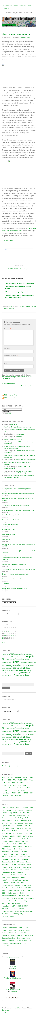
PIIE (3, 782)
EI (2, 823)
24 (3, 638)
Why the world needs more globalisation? (14, 564)
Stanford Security (15, 943)
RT (30, 828)
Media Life (21, 864)
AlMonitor (21, 831)
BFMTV (14, 831)
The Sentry (5, 908)
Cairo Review (22, 857)
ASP (3, 777)
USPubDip (5, 795)
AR (29, 815)
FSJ (22, 882)
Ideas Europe (6, 793)
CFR (31, 777)
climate (16, 654)
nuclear (10, 668)
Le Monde (25, 807)
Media (26, 665)
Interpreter (5, 859)
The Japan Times (23, 895)
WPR (8, 877)
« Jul (3, 642)
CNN (3, 807)
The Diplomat (15, 851)
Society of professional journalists (12, 579)
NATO (20, 846)
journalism (17, 665)
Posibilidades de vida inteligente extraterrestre (16, 505)
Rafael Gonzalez (9, 439)
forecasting (19, 659)
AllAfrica (16, 820)
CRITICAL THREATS (17, 908)
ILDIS (9, 788)
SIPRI (4, 785)
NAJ (32, 831)
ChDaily (20, 818)
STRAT (28, 782)
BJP (30, 826)
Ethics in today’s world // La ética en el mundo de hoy (18, 569)
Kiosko (4, 890)
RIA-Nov (4, 841)
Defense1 (24, 851)
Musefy (6, 427)
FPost (20, 849)
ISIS (6, 665)
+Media (17, 841)
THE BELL (5, 914)
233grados (12, 857)
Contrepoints (24, 859)
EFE (3, 820)
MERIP (19, 836)
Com (9, 838)
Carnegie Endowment (21, 777)
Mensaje (7, 329)
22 (13, 636)
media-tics (20, 872)
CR (31, 833)
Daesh (3, 657)
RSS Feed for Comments (12, 398)
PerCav (15, 844)
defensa (8, 657)
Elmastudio (5, 1010)
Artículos (23, 3)
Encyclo (4, 790)
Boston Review (18, 823)
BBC (15, 810)
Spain (16, 673)
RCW (3, 849)
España (16, 3)
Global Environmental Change (24, 911)
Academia (5, 943)
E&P (25, 826)
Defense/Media (16, 880)
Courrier (4, 813)
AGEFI (17, 885)
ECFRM (15, 788)
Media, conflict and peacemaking (21, 427)
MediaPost (5, 851)
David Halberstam (13, 980)
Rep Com (5, 836)
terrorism (26, 673)
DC (14, 833)
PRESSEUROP (26, 820)
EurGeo (29, 864)
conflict (20, 654)
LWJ (17, 854)
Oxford (4, 818)
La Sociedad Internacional (10, 524)
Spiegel (20, 810)
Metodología (6, 539)
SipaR (4, 940)
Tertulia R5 (23, 854)
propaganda (13, 670)
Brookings (10, 777)
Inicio (4, 3)
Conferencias (7, 6)
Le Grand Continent (18, 898)
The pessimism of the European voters (19, 283)
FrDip (8, 782)
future (9, 662)
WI (18, 790)
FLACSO (10, 933)
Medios (30, 3)
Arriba (4, 1012)
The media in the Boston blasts (11, 520)
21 (11, 636)
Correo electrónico (11, 356)
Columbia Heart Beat (8, 862)
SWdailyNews (6, 844)
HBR (13, 826)
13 (9, 633)
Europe (12, 659)
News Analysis (6, 833)
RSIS (24, 943)
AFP (3, 831)
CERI (9, 785)
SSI (10, 790)
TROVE (13, 864)
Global (16, 662)
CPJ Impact (20, 862)
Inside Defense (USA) (8, 906)
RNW (28, 813)
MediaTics (25, 838)
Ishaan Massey (8, 455)
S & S (26, 833)
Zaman (28, 862)
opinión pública (25, 306)
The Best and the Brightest (12, 978)
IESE (16, 933)
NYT (31, 807)
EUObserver (6, 898)
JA (20, 813)
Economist (28, 810)
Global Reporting (27, 885)
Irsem (24, 785)
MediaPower (6, 880)
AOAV (4, 838)
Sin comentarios (25, 37)
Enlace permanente (8, 308)
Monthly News (15, 882)
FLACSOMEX (28, 935)
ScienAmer (19, 828)
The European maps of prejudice (17, 292)
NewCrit (4, 867)
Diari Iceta (25, 841)
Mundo (10, 3)
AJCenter (19, 935)
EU (20, 306)
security (27, 670)
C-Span (26, 901)
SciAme (9, 849)
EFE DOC (27, 888)
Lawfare (25, 880)
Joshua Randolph (9, 446)
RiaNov (4, 815)
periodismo (18, 668)
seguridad (5, 673)
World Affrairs (14, 859)
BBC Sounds (30, 898)
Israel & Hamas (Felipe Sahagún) (26, 459)
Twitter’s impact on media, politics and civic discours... (19, 493)
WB (29, 857)
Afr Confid (28, 818)
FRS (14, 785)
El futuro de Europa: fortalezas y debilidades (15, 574)
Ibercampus (5, 935)
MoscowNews (21, 815)
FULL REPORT (7, 240)
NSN (21, 788)
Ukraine (5, 675)
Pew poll (33, 306)
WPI (3, 877)
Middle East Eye (13, 890)
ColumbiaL (11, 940)
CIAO (3, 933)
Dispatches (12, 966)
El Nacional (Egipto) (17, 914)
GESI (3, 893)
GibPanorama (6, 846)
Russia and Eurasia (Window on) (12, 901)
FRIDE (20, 780)
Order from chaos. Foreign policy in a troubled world (18, 510)
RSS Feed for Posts (10, 395)
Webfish (9, 413)
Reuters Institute (17, 888)
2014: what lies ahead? (9, 534)
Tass (20, 870)
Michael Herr (13, 968)
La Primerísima (28, 836)
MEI (12, 795)
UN (10, 675)
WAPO (18, 807)
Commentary (29, 823)
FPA (14, 780)
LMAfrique (17, 867)
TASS (22, 893)
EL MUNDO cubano (8, 584)
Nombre (7, 348)
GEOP (23, 790)
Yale (10, 930)
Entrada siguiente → (28, 386)
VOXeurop (5, 882)
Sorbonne (21, 930)
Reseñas (30, 6)
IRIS (19, 785)
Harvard (4, 930)
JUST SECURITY (23, 906)
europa (10, 818)
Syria (20, 673)
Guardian (8, 810)
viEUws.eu (13, 870)
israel (9, 665)
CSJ (15, 930)
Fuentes (4, 662)
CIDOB (9, 780)
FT (3, 810)
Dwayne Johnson (9, 462)
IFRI (25, 780)
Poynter (26, 870)
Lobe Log (30, 890)
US (13, 675)
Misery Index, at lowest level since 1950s (14, 588)
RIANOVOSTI (28, 846)
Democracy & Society (9, 875)
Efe (3, 828)
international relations (27, 662)
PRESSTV (16, 838)
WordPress (18, 1008)
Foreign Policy (27, 659)
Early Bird (5, 870)
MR (15, 849)
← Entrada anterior (9, 383)
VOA (12, 828)
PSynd (31, 780)
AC (15, 790)
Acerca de (6, 8)
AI (17, 782)
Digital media (6, 826)
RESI (23, 877)
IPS (20, 844)
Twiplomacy (5, 864)
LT (15, 818)
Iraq (35, 662)
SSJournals (15, 877)
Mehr (10, 867)
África (28, 675)
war (18, 675)
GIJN (14, 846)
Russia (20, 670)
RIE (13, 782)
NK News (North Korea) (9, 895)
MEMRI (25, 793)
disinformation (15, 657)
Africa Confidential (7, 885)
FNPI (13, 935)
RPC (7, 828)
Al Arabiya (5, 854)
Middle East (5, 668)
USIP (14, 793)
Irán (3, 665)
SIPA (26, 927)
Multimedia (23, 6)
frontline (27, 788)
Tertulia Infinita (26, 867)
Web (5, 363)
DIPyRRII (23, 933)
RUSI (19, 793)
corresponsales (27, 654)
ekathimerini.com (7, 911)
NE (6, 823)
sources (11, 673)
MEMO (23, 890)
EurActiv (19, 833)
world (23, 675)
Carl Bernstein (13, 991)
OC (25, 844)
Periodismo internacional (12, 957)
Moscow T (12, 815)
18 (5, 636)
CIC (3, 780)
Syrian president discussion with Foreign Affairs (16, 489)
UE (32, 673)
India (11, 854)
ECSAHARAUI (16, 903)
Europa (7, 659)
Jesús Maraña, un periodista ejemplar (13, 515)
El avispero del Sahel (8, 529)
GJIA (28, 930)
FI (24, 813)
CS (27, 831)
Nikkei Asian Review (8, 872)
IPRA (30, 785)
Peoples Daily (13, 813)
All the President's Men (12, 989)
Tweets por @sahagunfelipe (10, 766)
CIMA (11, 841)
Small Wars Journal (24, 875)
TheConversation (13, 893)
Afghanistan (5, 654)
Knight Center (13, 927)
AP (26, 828)
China (11, 654)
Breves (16, 6)
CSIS (22, 782)
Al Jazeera (10, 807)
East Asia (18, 795)
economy (23, 657)
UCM (20, 927)
